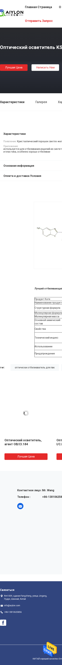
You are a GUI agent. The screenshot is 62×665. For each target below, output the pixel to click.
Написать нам (45, 67)
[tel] (30, 506)
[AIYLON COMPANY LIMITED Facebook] (3, 623)
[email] (20, 506)
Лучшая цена (13, 67)
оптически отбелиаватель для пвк (35, 367)
